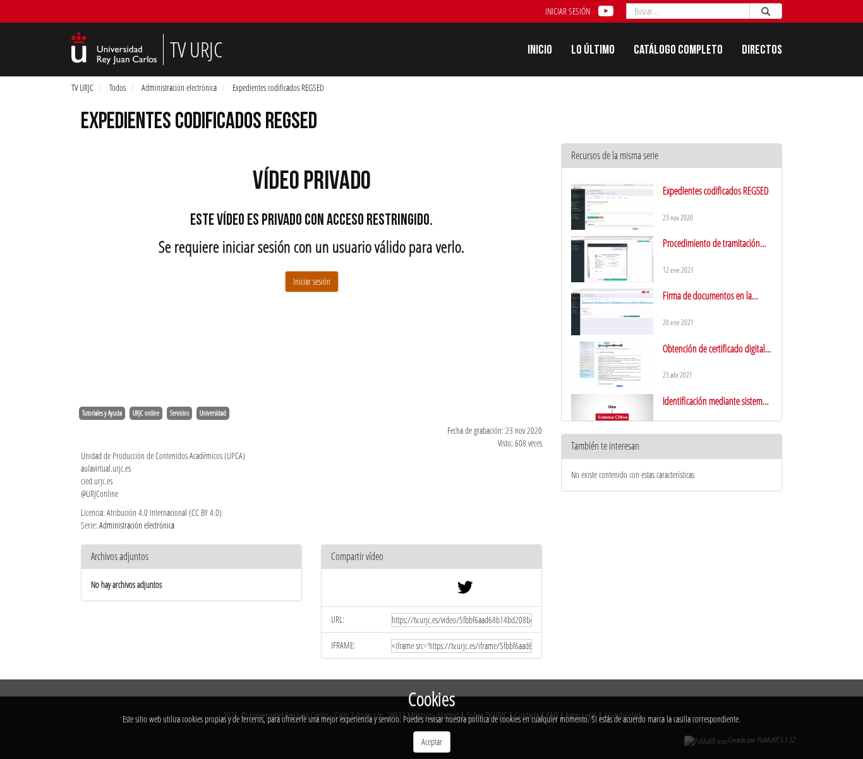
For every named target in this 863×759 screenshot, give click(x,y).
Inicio (540, 51)
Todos (117, 87)
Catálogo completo (678, 51)
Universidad (213, 413)
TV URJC (82, 87)
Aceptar (431, 742)
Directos (762, 51)
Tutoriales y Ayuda (102, 413)
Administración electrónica (179, 87)
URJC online (146, 413)
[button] (431, 557)
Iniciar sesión (567, 11)
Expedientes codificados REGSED (278, 87)
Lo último (593, 51)
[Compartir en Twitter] (465, 590)
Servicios (179, 413)
